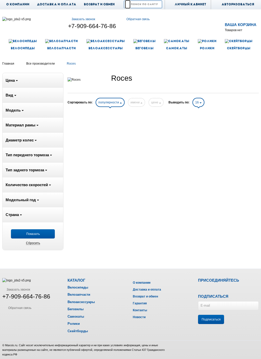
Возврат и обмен (99, 4)
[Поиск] (127, 4)
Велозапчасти (79, 294)
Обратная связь (138, 19)
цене (155, 102)
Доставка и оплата (56, 4)
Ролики (74, 324)
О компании (17, 4)
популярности (109, 102)
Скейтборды (78, 331)
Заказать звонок (83, 19)
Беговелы (76, 309)
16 (197, 102)
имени (135, 102)
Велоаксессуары (81, 302)
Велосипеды (78, 287)
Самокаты (76, 316)
